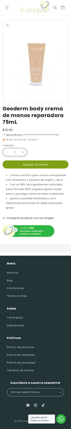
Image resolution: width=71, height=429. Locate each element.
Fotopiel (27, 421)
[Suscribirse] (60, 392)
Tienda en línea (17, 296)
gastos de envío (15, 134)
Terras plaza (15, 317)
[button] (7, 7)
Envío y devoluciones (20, 347)
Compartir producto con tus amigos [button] (30, 218)
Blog (9, 280)
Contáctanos (15, 288)
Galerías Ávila (15, 325)
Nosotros (12, 272)
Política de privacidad (21, 362)
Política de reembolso (21, 355)
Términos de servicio (20, 370)
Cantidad (8, 145)
